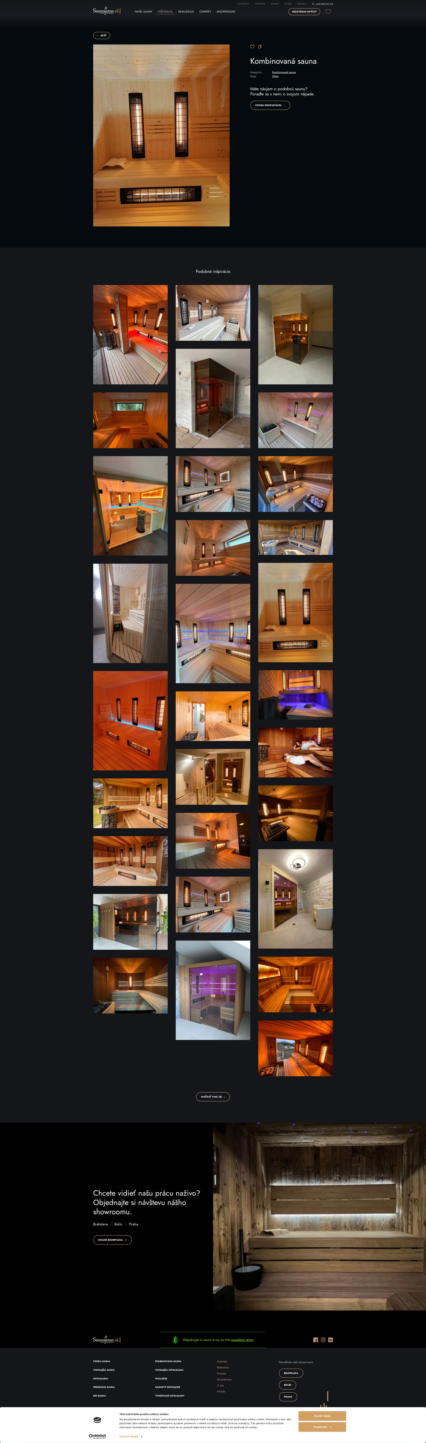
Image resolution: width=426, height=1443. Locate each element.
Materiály (243, 4)
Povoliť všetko (322, 1416)
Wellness (161, 1379)
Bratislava (100, 1224)
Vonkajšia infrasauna (169, 1370)
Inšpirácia (165, 11)
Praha (133, 1224)
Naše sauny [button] (143, 11)
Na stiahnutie (224, 1379)
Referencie (223, 1367)
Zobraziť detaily (128, 1436)
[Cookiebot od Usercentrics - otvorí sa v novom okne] (97, 1436)
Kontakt (302, 4)
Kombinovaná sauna (284, 72)
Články (275, 4)
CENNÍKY (205, 11)
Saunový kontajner (167, 1387)
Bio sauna (99, 1396)
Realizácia (186, 11)
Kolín (118, 1224)
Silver (275, 76)
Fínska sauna (101, 1361)
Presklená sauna (104, 1387)
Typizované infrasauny (170, 1396)
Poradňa (221, 1373)
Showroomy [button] (226, 11)
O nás (288, 4)
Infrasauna (100, 1379)
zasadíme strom (242, 1340)
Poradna (260, 4)
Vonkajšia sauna (104, 1370)
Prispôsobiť (320, 1426)
